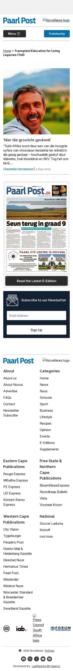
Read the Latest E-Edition (36, 281)
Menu (9, 33)
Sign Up (36, 330)
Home (7, 50)
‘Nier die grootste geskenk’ (27, 140)
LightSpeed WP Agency (46, 666)
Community (57, 33)
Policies (49, 650)
